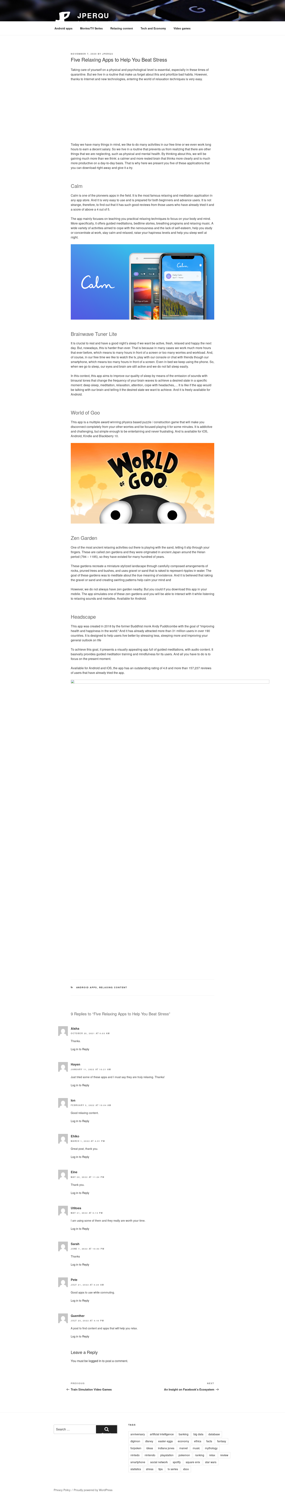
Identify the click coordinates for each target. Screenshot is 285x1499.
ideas (149, 1448)
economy (183, 1441)
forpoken (135, 1448)
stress (149, 1469)
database (214, 1434)
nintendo (150, 1455)
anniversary (137, 1434)
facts (209, 1441)
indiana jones (166, 1448)
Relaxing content (121, 28)
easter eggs (165, 1441)
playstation (167, 1455)
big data (198, 1434)
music (196, 1448)
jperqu (107, 53)
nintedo (135, 1455)
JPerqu (93, 15)
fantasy (221, 1441)
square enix (193, 1462)
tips (160, 1469)
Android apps (63, 28)
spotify (177, 1462)
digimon (135, 1441)
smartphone (137, 1462)
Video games (182, 28)
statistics (135, 1469)
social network (159, 1462)
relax (212, 1455)
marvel (183, 1448)
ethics (197, 1441)
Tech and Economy (153, 28)
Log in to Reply (80, 1049)
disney (149, 1441)
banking (183, 1434)
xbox (186, 1469)
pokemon (184, 1455)
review (224, 1455)
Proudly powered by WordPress (93, 1490)
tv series (173, 1469)
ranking (199, 1455)
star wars (210, 1462)
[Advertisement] (142, 113)
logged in (95, 1361)
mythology (211, 1448)
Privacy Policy (62, 1490)
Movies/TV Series (91, 28)
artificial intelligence (162, 1434)
